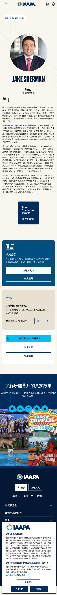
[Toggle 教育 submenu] (50, 520)
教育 (7, 520)
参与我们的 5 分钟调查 (29, 338)
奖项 (14, 496)
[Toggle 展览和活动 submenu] (50, 505)
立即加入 (27, 270)
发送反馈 (28, 347)
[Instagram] (28, 408)
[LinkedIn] (20, 408)
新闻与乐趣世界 (13, 512)
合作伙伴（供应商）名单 (15, 575)
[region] (29, 558)
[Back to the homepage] (28, 477)
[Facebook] (12, 408)
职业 (26, 496)
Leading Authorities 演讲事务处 (23, 125)
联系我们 (28, 355)
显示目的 (28, 582)
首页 (7, 18)
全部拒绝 (19, 589)
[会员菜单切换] (53, 4)
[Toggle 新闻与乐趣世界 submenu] (50, 513)
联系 (39, 496)
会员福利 (28, 278)
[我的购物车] (47, 4)
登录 (23, 487)
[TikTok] (36, 408)
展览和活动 (11, 505)
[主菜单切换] (4, 4)
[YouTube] (44, 408)
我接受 (38, 589)
